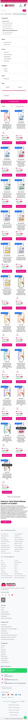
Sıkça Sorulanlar (4, 633)
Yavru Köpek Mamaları (7, 25)
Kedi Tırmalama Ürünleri (6, 553)
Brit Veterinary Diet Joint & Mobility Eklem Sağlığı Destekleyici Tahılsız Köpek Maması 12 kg (7, 476)
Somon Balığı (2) (7, 58)
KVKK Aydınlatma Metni (14, 712)
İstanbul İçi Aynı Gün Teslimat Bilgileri (9, 628)
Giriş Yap (3, 645)
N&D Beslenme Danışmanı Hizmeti (8, 637)
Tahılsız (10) (6, 78)
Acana (15, 570)
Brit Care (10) (7, 44)
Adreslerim (3, 654)
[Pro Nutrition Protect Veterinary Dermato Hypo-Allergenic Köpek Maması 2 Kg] (21, 185)
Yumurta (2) (6, 61)
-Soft (6, 718)
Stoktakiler (6, 95)
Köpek (2, 14)
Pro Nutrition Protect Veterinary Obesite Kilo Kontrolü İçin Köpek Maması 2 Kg (21, 126)
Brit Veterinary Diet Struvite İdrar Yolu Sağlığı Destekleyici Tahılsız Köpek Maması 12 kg (7, 366)
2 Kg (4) (5, 68)
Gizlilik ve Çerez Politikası (14, 710)
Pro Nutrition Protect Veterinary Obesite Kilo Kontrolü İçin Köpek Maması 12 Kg (7, 163)
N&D (2, 560)
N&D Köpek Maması (18, 573)
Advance (16, 571)
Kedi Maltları (16, 535)
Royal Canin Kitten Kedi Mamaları (7, 577)
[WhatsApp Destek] (25, 717)
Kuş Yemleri (3, 551)
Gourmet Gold (4, 566)
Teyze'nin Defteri (4, 612)
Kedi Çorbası (3, 543)
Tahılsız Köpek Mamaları (7, 28)
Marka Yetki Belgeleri (5, 614)
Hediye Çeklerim (4, 658)
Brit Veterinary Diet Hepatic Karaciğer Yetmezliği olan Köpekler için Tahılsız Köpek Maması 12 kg (7, 329)
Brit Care (7, 122)
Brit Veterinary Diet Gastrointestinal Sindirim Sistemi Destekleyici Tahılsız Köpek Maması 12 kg (21, 366)
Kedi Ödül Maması (4, 539)
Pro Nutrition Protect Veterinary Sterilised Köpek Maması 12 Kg (21, 258)
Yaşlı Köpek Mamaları (6, 34)
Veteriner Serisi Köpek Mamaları (10, 30)
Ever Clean (3, 568)
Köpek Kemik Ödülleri (18, 541)
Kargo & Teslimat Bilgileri (6, 626)
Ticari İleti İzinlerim (5, 662)
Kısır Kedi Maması (4, 533)
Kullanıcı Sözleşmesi (14, 715)
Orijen (15, 566)
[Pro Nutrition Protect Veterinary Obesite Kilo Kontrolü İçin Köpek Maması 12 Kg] (7, 152)
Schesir (2, 570)
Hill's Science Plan (18, 562)
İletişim (2, 610)
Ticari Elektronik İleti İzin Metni (7, 639)
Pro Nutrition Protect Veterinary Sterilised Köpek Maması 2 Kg (7, 226)
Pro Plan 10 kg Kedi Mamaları (7, 575)
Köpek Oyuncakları (18, 545)
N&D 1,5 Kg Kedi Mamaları (19, 577)
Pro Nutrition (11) (7, 42)
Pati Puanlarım (4, 656)
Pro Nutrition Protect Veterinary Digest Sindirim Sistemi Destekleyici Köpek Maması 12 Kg (21, 227)
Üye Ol (2, 647)
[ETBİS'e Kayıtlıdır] (3, 600)
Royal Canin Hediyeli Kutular (20, 575)
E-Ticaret (10, 718)
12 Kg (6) (6, 71)
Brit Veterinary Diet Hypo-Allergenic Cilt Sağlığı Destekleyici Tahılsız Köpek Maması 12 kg (7, 127)
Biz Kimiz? (3, 607)
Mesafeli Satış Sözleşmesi (14, 705)
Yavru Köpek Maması (18, 533)
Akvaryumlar (17, 551)
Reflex (15, 568)
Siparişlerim (3, 650)
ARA (24, 10)
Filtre (3, 106)
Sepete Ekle (8, 142)
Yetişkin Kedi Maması (5, 541)
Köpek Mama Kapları (5, 549)
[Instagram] (2, 595)
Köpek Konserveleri (18, 537)
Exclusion (16, 560)
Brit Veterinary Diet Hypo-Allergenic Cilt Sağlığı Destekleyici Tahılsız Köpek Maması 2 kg (21, 403)
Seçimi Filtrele (14, 101)
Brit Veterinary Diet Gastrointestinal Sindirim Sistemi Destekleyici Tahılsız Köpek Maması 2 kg (7, 403)
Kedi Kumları (3, 537)
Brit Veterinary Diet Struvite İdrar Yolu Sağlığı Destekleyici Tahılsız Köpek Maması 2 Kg (7, 440)
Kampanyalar (4, 616)
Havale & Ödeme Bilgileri (6, 618)
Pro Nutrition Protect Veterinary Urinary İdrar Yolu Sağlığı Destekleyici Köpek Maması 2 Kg (7, 292)
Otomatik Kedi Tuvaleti (5, 547)
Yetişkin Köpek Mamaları (7, 23)
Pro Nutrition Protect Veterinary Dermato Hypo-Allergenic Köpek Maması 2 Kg (21, 195)
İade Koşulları (4, 631)
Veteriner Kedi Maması (19, 539)
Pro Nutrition (21, 122)
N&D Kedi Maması (4, 573)
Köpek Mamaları (8, 14)
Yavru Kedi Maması (5, 535)
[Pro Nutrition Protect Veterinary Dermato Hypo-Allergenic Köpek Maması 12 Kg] (7, 185)
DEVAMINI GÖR (6, 522)
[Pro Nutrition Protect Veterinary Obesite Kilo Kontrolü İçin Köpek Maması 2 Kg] (21, 115)
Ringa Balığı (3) (7, 56)
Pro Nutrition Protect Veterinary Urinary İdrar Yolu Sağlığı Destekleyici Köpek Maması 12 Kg (7, 260)
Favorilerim (3, 652)
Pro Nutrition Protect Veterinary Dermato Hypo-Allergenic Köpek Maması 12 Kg (7, 195)
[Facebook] (5, 595)
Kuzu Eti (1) (6, 52)
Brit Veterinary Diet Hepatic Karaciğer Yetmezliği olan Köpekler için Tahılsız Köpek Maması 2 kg (21, 329)
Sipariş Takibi (3, 624)
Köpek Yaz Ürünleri (18, 543)
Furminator (3, 571)
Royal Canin (3, 564)
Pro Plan (2, 562)
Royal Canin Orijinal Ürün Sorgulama (9, 635)
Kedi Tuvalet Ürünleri (5, 545)
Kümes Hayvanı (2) (8, 54)
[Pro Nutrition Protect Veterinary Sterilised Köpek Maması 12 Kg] (21, 248)
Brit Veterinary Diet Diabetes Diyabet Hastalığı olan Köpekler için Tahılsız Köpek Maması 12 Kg (21, 292)
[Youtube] (12, 595)
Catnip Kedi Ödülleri (18, 549)
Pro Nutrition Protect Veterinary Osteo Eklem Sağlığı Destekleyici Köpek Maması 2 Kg (21, 164)
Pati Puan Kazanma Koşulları (14, 707)
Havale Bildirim (4, 660)
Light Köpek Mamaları (7, 26)
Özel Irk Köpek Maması (19, 547)
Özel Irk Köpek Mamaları (7, 32)
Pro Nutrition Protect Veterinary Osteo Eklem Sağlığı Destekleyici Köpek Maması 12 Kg (21, 440)
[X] (9, 595)
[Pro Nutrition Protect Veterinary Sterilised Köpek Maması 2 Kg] (7, 216)
